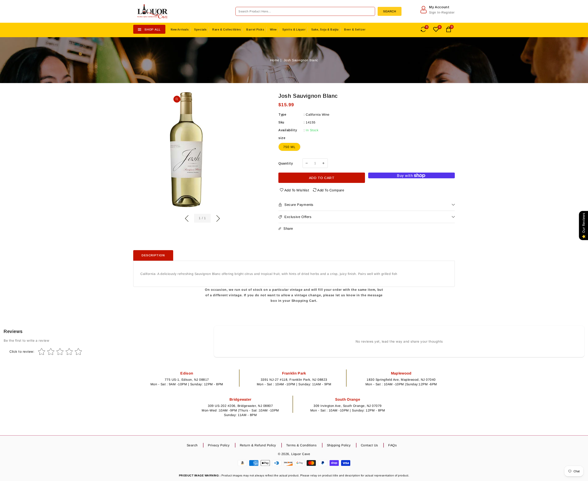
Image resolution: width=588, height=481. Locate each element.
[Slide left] (187, 218)
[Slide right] (218, 218)
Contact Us (369, 445)
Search (192, 445)
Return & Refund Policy (258, 445)
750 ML (289, 147)
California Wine (318, 114)
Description (153, 255)
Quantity (285, 163)
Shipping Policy (339, 445)
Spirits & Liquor (294, 29)
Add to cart (322, 178)
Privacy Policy (218, 445)
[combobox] (305, 11)
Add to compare (330, 190)
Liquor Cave (300, 454)
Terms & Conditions (301, 445)
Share (288, 228)
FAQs (392, 445)
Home (274, 60)
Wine (273, 29)
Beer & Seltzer (354, 29)
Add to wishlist (296, 190)
